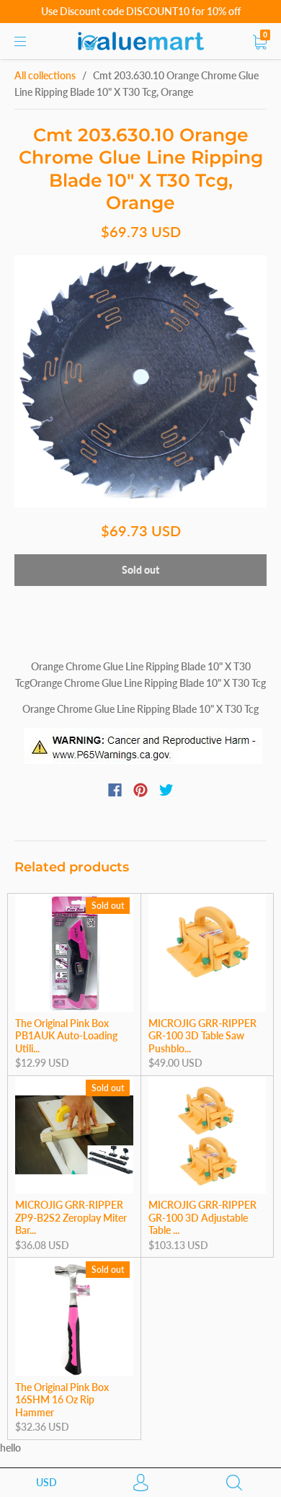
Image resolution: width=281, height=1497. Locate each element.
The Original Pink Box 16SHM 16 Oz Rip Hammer (62, 1399)
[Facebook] (115, 790)
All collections (45, 75)
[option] (140, 381)
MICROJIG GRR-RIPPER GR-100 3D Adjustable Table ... (202, 1217)
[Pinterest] (140, 790)
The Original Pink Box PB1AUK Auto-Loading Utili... (66, 1035)
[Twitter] (166, 790)
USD (46, 1482)
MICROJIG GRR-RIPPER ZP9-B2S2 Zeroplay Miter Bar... (71, 1217)
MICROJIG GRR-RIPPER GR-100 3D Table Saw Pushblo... (202, 1035)
